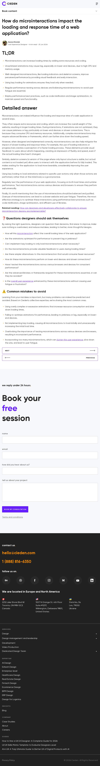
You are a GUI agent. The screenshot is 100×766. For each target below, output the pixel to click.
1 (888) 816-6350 (16, 561)
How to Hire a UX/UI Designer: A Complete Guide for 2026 (29, 741)
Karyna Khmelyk (14, 42)
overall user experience (22, 281)
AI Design (6, 663)
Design (5, 633)
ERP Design (7, 695)
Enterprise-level (9, 671)
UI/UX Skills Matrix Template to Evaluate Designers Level (29, 745)
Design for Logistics (11, 699)
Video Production (10, 647)
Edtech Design (9, 667)
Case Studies (8, 721)
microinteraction (25, 233)
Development (8, 643)
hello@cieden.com (18, 553)
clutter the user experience (70, 339)
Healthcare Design (11, 675)
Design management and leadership (20, 638)
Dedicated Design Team (14, 651)
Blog (4, 710)
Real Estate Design (11, 679)
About (5, 726)
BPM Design (7, 691)
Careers (6, 730)
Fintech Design (9, 683)
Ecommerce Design (11, 687)
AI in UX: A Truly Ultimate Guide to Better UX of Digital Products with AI (35, 749)
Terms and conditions (12, 517)
